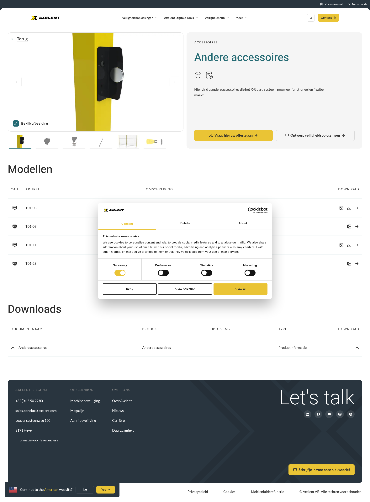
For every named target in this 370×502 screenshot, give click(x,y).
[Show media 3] (74, 142)
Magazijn (77, 410)
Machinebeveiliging (85, 401)
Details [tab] (185, 223)
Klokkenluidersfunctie (267, 491)
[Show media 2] (47, 142)
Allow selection (185, 289)
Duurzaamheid (123, 430)
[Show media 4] (101, 142)
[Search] (311, 18)
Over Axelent (122, 401)
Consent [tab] (127, 223)
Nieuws (118, 410)
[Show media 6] (155, 142)
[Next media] (175, 82)
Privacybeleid (198, 491)
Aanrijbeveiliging (83, 420)
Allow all (240, 289)
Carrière (118, 420)
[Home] (45, 17)
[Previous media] (16, 82)
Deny (129, 289)
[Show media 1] (20, 142)
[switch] (163, 273)
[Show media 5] (128, 142)
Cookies (229, 491)
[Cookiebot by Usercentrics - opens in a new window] (250, 210)
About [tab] (243, 223)
